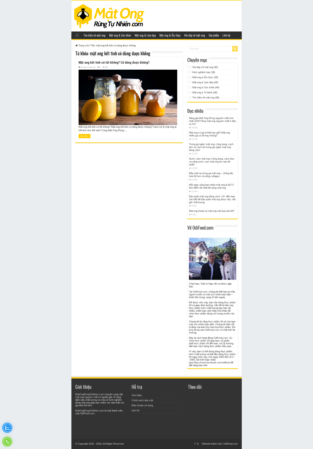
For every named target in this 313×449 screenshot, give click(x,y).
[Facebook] (195, 444)
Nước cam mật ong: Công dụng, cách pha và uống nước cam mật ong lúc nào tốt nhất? (211, 161)
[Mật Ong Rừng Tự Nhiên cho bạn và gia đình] (109, 15)
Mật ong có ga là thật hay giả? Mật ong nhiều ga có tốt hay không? (209, 134)
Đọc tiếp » (85, 136)
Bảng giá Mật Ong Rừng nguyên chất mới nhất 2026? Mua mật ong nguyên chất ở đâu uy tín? (212, 121)
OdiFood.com (200, 291)
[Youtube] (197, 444)
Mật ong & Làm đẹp (145, 35)
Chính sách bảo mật (142, 400)
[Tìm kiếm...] (235, 49)
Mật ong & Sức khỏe (120, 35)
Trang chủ (77, 34)
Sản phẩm (214, 35)
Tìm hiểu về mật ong (94, 35)
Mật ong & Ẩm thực (170, 35)
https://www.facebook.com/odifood (212, 362)
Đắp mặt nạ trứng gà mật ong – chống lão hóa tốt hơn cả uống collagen (211, 175)
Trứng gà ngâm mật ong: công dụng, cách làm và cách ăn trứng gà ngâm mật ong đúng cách (211, 147)
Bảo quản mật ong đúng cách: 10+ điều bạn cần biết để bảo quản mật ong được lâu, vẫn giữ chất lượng (212, 199)
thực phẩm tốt (215, 321)
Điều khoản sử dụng (142, 405)
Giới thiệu (137, 395)
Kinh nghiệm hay (201, 72)
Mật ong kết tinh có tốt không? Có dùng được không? (114, 62)
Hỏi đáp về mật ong (194, 35)
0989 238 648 (197, 359)
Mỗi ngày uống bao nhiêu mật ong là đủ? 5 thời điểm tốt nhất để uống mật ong (211, 186)
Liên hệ (226, 35)
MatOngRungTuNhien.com (89, 394)
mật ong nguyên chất (86, 397)
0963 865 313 (226, 357)
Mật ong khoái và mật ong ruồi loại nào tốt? (211, 210)
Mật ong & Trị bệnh (202, 92)
